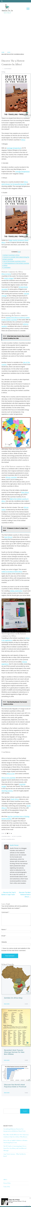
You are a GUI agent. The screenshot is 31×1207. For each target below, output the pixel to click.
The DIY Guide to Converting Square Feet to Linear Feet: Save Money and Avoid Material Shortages (14, 1148)
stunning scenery (7, 791)
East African (8, 537)
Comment (5, 912)
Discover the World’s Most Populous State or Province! (15, 1086)
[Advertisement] (15, 31)
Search (24, 1111)
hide (19, 252)
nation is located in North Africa (12, 572)
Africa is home (6, 274)
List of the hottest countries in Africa (14, 261)
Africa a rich (11, 774)
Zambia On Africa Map (13, 998)
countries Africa (6, 836)
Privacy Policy (7, 1183)
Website (4, 942)
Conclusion (6, 267)
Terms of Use (6, 1186)
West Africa (25, 492)
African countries (11, 477)
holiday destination (16, 591)
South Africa (15, 799)
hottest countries (16, 836)
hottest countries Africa (8, 839)
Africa (23, 140)
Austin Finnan (7, 68)
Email (4, 936)
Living (8, 52)
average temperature (14, 148)
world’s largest (9, 278)
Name (4, 929)
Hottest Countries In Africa (10, 255)
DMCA (5, 1179)
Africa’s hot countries (8, 778)
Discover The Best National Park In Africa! (25, 895)
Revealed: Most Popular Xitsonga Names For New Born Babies (14, 1052)
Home (3, 52)
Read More (6, 1004)
